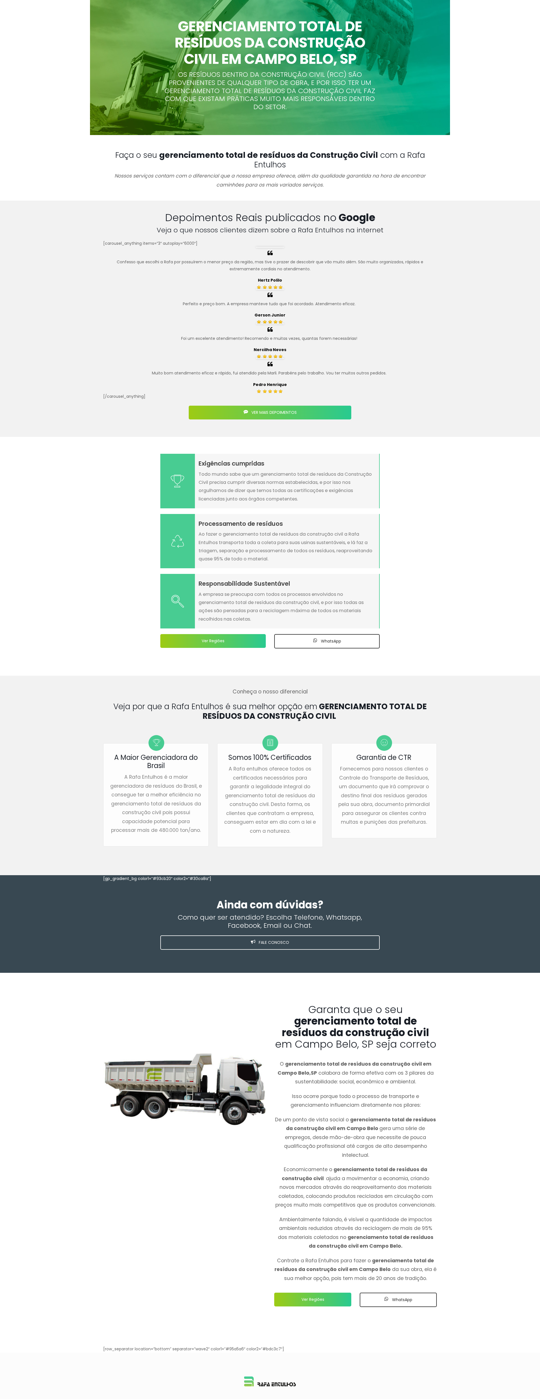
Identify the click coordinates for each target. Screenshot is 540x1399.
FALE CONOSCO (273, 942)
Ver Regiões (213, 641)
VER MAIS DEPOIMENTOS (273, 412)
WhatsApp (330, 641)
